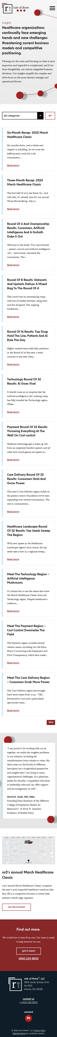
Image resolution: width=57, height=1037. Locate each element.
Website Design (19, 1034)
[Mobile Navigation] (51, 8)
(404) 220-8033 (28, 959)
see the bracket (16, 907)
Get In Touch (28, 951)
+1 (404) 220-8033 (28, 1003)
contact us (28, 999)
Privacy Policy (39, 1031)
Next (51, 722)
